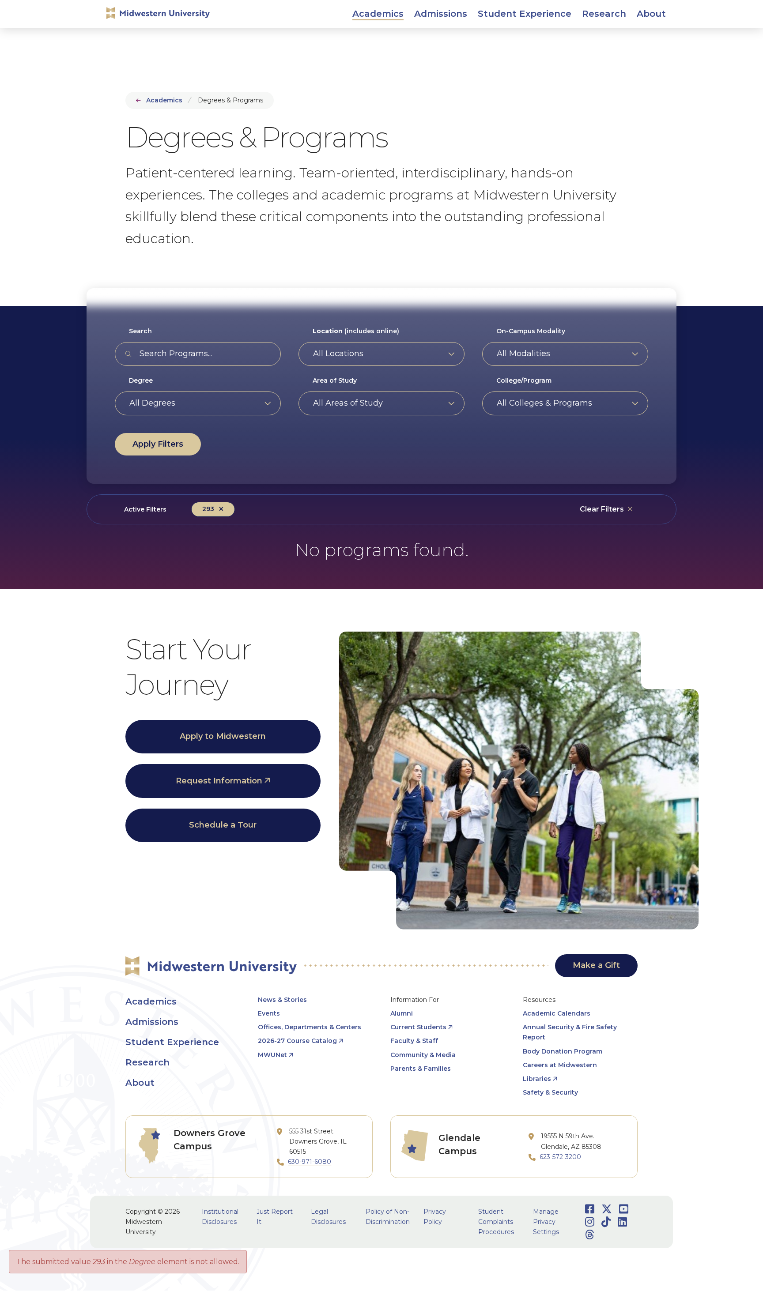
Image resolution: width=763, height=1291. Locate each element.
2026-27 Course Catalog (297, 1041)
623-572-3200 (560, 1157)
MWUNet (272, 1055)
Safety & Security (550, 1092)
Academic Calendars (556, 1013)
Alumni (401, 1013)
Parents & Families (420, 1069)
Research (147, 1062)
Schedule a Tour (223, 825)
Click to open (378, 22)
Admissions (151, 1021)
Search (140, 331)
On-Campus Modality (530, 331)
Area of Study (335, 380)
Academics (164, 100)
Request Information (219, 781)
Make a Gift (596, 965)
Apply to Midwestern (223, 736)
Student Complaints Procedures (496, 1222)
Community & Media (423, 1055)
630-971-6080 (309, 1162)
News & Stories (282, 1000)
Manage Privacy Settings (546, 1222)
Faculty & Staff (414, 1041)
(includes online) (356, 331)
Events (269, 1013)
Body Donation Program (562, 1051)
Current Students (418, 1027)
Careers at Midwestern (560, 1065)
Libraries (537, 1079)
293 (208, 509)
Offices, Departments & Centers (309, 1027)
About (140, 1082)
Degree (141, 380)
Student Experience (172, 1042)
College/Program (523, 380)
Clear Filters (602, 509)
